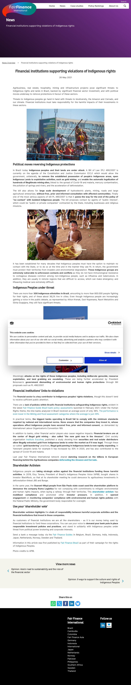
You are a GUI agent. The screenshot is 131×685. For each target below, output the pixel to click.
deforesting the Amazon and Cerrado (78, 460)
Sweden (71, 668)
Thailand (72, 671)
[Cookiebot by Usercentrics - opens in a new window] (110, 323)
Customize (63, 360)
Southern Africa (75, 665)
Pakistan (72, 658)
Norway (71, 655)
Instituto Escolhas (35, 439)
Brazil (70, 628)
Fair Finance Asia (76, 637)
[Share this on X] (59, 603)
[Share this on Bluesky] (77, 603)
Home (52, 6)
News (62, 6)
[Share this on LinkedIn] (71, 603)
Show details (110, 353)
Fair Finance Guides (62, 534)
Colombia (72, 634)
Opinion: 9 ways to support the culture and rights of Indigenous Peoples (94, 581)
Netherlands (73, 652)
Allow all (103, 360)
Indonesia (72, 643)
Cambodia (73, 631)
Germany (72, 640)
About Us (113, 6)
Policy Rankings (96, 6)
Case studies (76, 6)
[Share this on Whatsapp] (53, 603)
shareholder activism (103, 491)
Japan (70, 649)
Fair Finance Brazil (70, 542)
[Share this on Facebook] (65, 603)
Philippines (73, 661)
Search (123, 2)
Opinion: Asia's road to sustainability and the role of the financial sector (37, 571)
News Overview (8, 63)
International (74, 646)
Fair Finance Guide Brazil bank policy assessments (48, 408)
